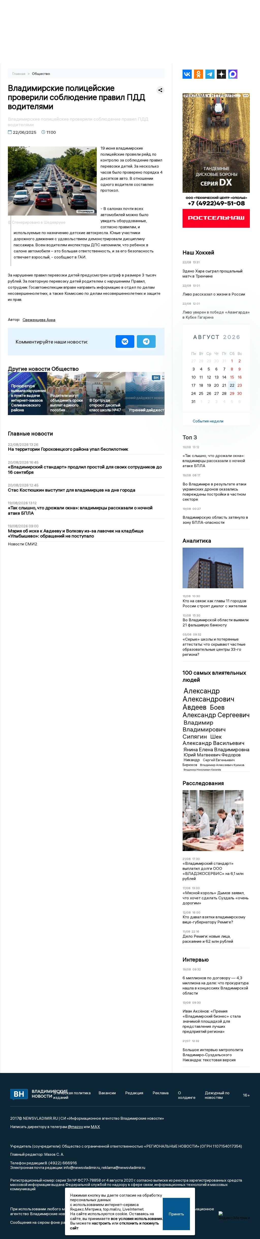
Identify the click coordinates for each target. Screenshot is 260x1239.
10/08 (187, 615)
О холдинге (187, 1095)
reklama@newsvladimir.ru (123, 1167)
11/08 (186, 931)
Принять (176, 1213)
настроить (101, 1223)
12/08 (187, 912)
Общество (41, 73)
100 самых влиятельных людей (214, 676)
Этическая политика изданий (72, 1095)
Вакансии (107, 1092)
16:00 (196, 912)
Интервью (196, 959)
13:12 (195, 447)
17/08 (186, 888)
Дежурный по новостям (217, 1095)
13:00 (196, 888)
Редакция (134, 1092)
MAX (95, 1126)
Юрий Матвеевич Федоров (212, 755)
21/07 (186, 1041)
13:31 (196, 262)
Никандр (192, 759)
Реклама (161, 1092)
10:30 (196, 596)
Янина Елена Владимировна (216, 749)
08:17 (196, 475)
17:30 (196, 859)
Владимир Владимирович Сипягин (204, 729)
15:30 (196, 615)
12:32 (195, 1041)
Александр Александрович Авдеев (208, 699)
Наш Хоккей (198, 252)
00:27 (196, 509)
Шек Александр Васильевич (214, 740)
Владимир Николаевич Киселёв (202, 769)
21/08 (187, 859)
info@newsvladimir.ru (82, 1167)
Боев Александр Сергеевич (216, 711)
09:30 (196, 1002)
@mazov (75, 1126)
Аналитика (197, 540)
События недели (208, 420)
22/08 (187, 262)
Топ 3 (190, 437)
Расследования (203, 783)
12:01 (196, 303)
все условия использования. (137, 1218)
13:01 (196, 285)
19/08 (187, 447)
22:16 (195, 931)
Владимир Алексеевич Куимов (222, 765)
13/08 (187, 596)
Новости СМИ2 (22, 543)
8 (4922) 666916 (61, 1162)
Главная (19, 73)
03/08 (187, 634)
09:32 (197, 634)
